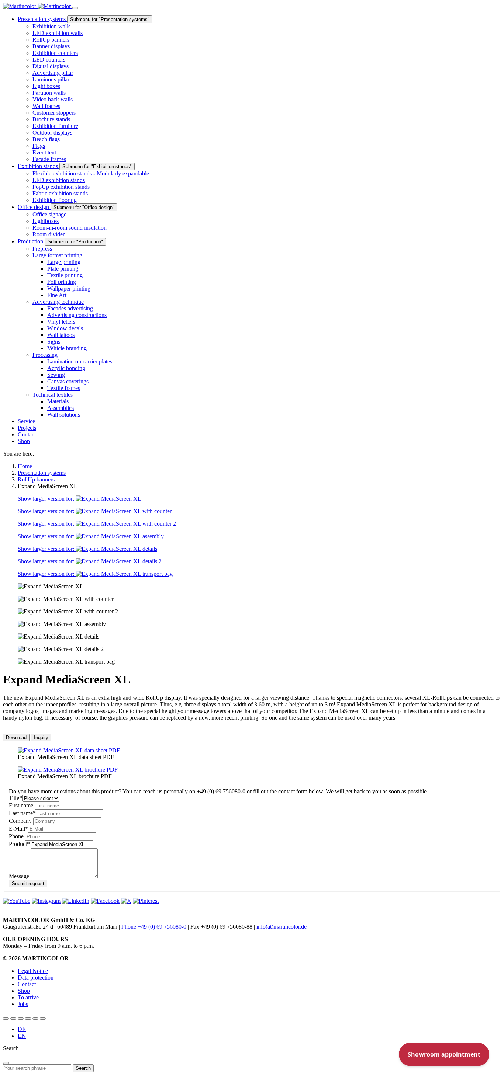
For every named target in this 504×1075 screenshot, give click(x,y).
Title (15, 798)
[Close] (6, 1063)
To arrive (28, 997)
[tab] (16, 737)
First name (22, 805)
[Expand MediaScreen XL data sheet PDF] (69, 750)
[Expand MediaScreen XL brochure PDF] (68, 769)
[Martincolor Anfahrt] (35, 1018)
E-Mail (18, 828)
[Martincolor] (37, 6)
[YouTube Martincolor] (6, 1018)
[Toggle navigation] (75, 8)
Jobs (23, 1004)
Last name (22, 813)
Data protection (35, 977)
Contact (27, 984)
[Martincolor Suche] (43, 1018)
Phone (17, 836)
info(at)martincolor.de (281, 926)
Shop (24, 991)
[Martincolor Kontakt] (21, 1018)
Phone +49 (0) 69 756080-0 (153, 926)
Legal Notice (33, 971)
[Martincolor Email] (28, 1018)
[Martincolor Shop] (13, 1018)
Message (20, 876)
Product (19, 844)
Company (21, 821)
